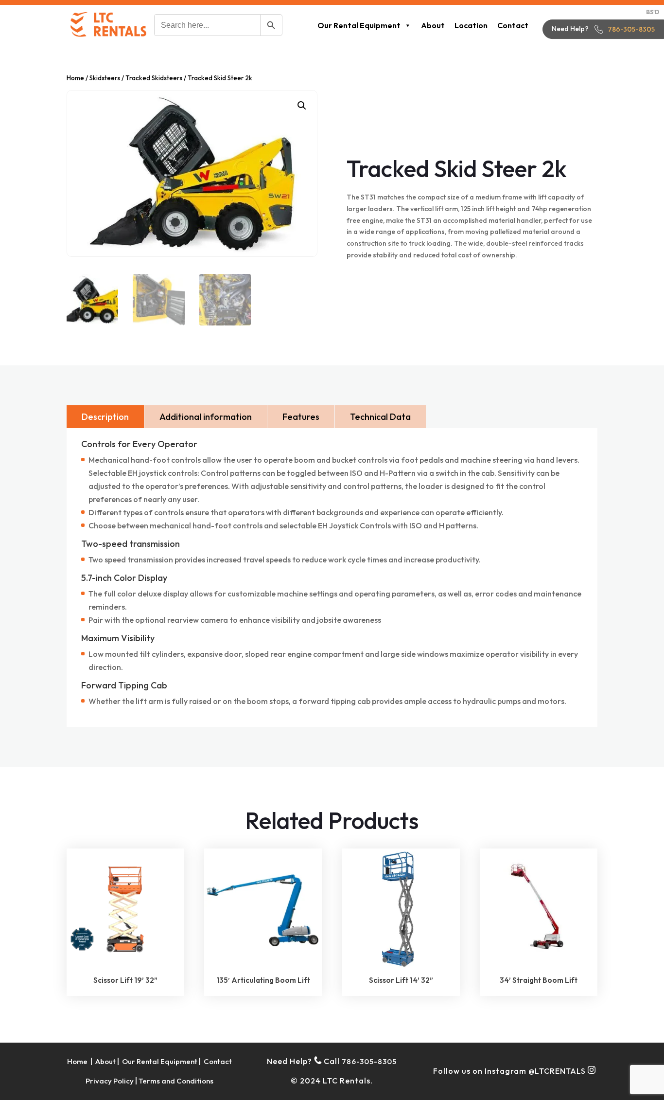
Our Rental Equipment (359, 25)
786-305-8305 (631, 29)
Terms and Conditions (176, 1080)
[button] (302, 105)
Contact (512, 25)
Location (471, 25)
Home (75, 78)
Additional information (205, 416)
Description (105, 416)
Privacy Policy (110, 1080)
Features (300, 416)
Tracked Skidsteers (153, 78)
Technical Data (380, 416)
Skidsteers (104, 78)
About (433, 25)
